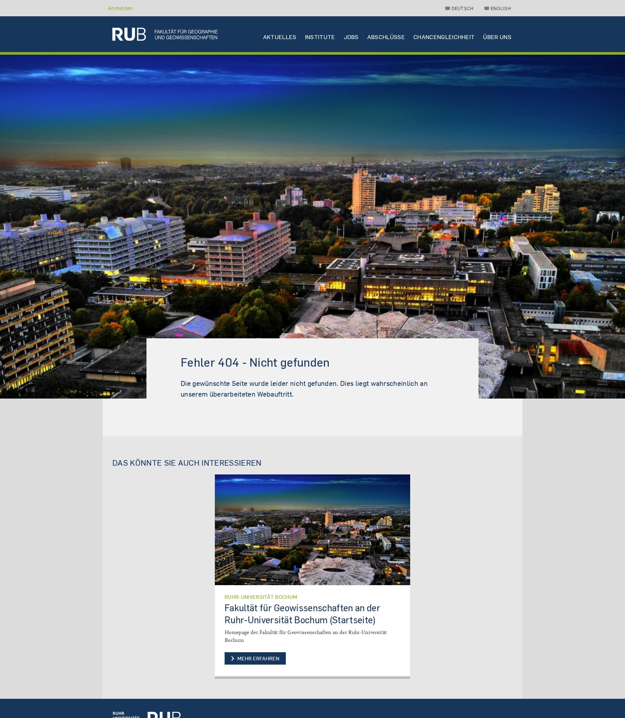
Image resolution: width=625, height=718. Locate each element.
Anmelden (120, 8)
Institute (320, 37)
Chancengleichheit (444, 37)
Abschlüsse (386, 37)
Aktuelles (280, 37)
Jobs (351, 37)
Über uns (497, 37)
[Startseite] (165, 34)
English (501, 8)
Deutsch (462, 8)
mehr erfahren (257, 658)
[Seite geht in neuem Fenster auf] (312, 529)
